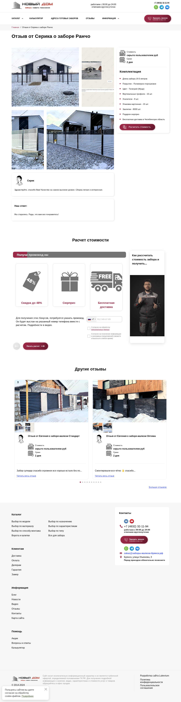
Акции (15, 638)
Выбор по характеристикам (62, 526)
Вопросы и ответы (21, 643)
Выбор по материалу (23, 526)
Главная (15, 27)
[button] (80, 482)
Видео (15, 604)
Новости (16, 599)
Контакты (16, 613)
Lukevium (164, 675)
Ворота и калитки (21, 535)
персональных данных (100, 330)
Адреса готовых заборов (64, 18)
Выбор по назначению (60, 521)
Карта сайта (18, 618)
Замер (15, 574)
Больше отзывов (158, 487)
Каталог (16, 18)
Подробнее (28, 696)
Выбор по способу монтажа (26, 531)
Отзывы (90, 18)
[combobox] (91, 319)
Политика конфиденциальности (151, 680)
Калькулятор (36, 18)
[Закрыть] (46, 689)
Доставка (16, 556)
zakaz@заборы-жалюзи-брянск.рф (143, 553)
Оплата (15, 560)
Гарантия (16, 570)
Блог (14, 595)
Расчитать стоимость (140, 127)
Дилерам (16, 565)
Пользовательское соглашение (150, 686)
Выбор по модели (21, 521)
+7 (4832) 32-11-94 (161, 3)
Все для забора (56, 535)
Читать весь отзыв (26, 476)
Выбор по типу (56, 531)
